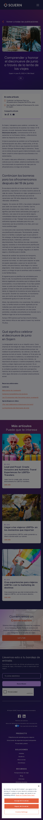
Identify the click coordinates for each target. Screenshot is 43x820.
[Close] (38, 786)
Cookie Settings (21, 812)
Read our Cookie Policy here (25, 795)
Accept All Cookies (21, 801)
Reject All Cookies (21, 806)
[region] (21, 800)
